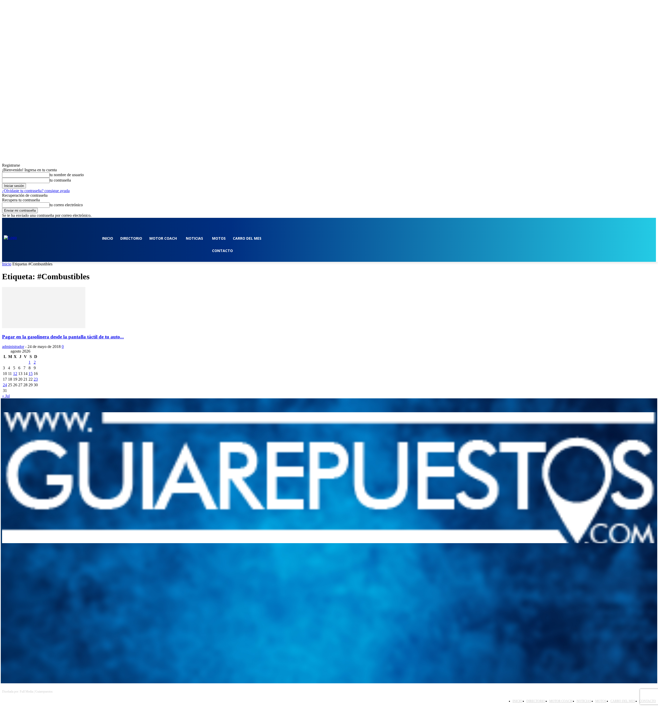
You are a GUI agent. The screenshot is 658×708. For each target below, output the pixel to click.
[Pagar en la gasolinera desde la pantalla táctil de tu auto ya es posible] (43, 327)
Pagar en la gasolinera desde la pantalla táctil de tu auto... (63, 336)
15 (31, 373)
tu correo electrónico (66, 205)
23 (36, 379)
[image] (329, 477)
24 (5, 385)
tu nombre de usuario (67, 175)
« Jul (6, 396)
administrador (13, 346)
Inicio (6, 264)
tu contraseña (60, 180)
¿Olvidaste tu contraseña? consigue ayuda (36, 191)
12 (15, 373)
